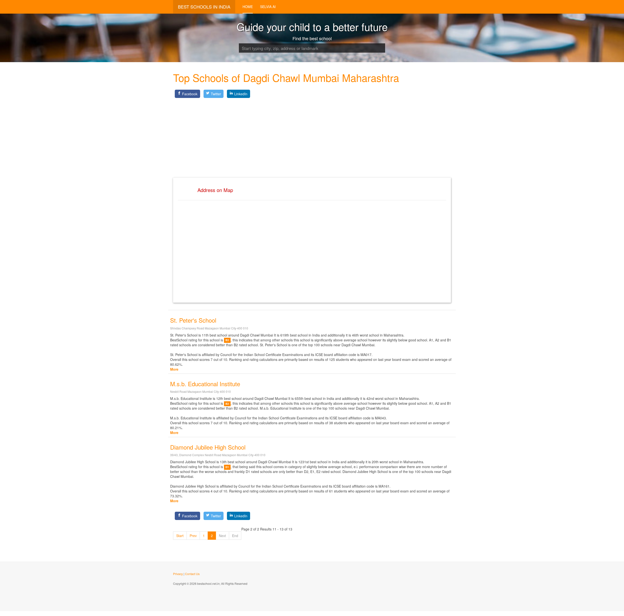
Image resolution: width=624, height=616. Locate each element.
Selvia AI (268, 6)
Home (248, 6)
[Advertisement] (312, 134)
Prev (193, 535)
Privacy (178, 574)
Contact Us (192, 574)
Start (180, 535)
